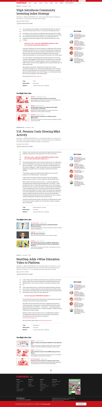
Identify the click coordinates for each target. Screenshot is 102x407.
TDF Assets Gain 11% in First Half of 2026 (79, 48)
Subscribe (53, 385)
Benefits (33, 340)
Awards (51, 2)
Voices (40, 2)
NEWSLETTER (74, 0)
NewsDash (30, 381)
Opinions (33, 232)
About (41, 381)
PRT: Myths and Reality (38, 234)
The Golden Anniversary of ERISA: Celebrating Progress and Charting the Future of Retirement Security (45, 244)
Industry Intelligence (69, 2)
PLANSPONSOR (28, 399)
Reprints (47, 85)
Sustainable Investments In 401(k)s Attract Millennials (43, 117)
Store (41, 390)
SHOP (70, 0)
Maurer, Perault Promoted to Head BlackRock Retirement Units (44, 225)
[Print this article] (20, 41)
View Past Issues (55, 384)
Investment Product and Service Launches (43, 98)
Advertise (42, 389)
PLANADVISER (21, 399)
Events (56, 2)
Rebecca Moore (25, 21)
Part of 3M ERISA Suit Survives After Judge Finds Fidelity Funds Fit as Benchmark (79, 61)
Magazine (61, 2)
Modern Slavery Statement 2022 (58, 400)
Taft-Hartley (43, 207)
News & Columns (19, 381)
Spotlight (30, 384)
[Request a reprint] (20, 39)
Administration (20, 127)
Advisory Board (43, 384)
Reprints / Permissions (44, 385)
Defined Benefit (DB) (37, 207)
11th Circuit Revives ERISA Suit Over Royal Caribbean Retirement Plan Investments (79, 54)
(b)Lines (29, 382)
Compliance (76, 40)
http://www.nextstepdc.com (30, 317)
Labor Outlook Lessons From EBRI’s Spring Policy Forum (45, 352)
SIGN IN (80, 0)
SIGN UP (83, 0)
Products (18, 6)
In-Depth (35, 2)
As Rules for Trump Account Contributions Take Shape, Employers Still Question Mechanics (79, 43)
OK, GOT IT (81, 404)
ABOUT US (65, 0)
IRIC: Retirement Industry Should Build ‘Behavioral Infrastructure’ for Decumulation (79, 37)
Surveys (46, 2)
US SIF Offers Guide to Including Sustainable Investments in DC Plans (44, 108)
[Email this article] (20, 29)
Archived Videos (19, 390)
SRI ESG (34, 81)
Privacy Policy (42, 387)
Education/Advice (36, 325)
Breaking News (31, 385)
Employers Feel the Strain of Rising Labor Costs (45, 360)
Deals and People (35, 223)
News (30, 2)
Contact (41, 382)
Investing (33, 114)
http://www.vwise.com (46, 320)
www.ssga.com (37, 76)
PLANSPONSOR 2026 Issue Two (56, 382)
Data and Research (77, 34)
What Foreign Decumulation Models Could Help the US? (46, 343)
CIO (17, 399)
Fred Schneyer (25, 144)
